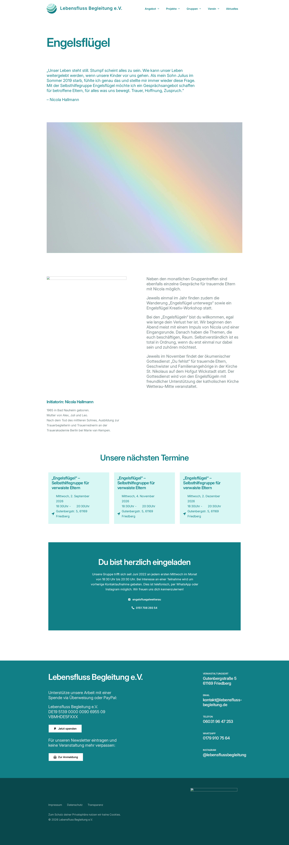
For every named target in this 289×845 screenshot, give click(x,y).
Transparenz (95, 804)
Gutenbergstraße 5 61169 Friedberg (219, 681)
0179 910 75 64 (216, 738)
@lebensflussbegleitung (224, 754)
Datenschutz (75, 804)
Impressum (55, 804)
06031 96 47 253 (218, 721)
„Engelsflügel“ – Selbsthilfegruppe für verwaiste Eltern (70, 483)
